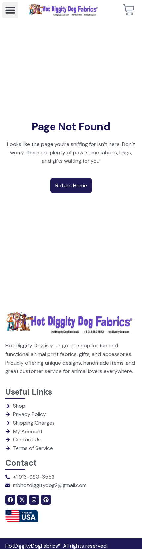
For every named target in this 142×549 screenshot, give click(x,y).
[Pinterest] (46, 500)
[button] (10, 10)
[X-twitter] (22, 500)
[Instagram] (34, 500)
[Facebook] (10, 500)
